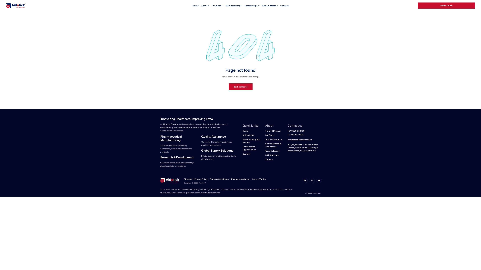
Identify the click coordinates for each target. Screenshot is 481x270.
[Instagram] (312, 180)
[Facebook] (319, 180)
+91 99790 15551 (295, 134)
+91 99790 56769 (296, 131)
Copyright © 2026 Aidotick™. (195, 183)
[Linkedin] (305, 180)
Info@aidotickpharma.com (300, 139)
